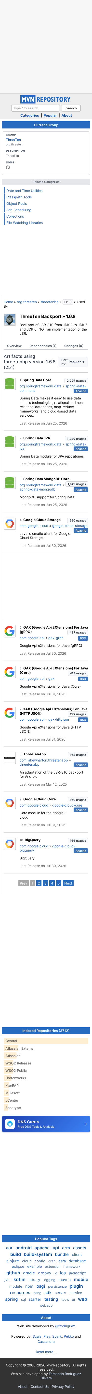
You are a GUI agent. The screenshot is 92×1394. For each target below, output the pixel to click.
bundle (62, 1254)
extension (53, 1266)
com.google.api (32, 638)
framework (71, 1266)
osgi (41, 1286)
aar (9, 1247)
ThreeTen (13, 140)
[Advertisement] (46, 46)
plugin (76, 1286)
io (56, 1273)
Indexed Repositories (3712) (46, 1031)
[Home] (46, 102)
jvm (8, 1279)
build (16, 1254)
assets (79, 1247)
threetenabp (29, 764)
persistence (58, 1286)
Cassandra (46, 1341)
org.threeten (27, 302)
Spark (57, 1336)
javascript (77, 1273)
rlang (37, 1293)
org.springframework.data (41, 386)
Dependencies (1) (42, 346)
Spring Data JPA (36, 438)
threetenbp (50, 302)
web (82, 1299)
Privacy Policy (63, 1386)
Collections (15, 216)
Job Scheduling (18, 210)
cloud (27, 1261)
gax (51, 678)
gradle (29, 1272)
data (62, 1261)
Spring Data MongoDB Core (46, 479)
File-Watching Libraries (24, 223)
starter (35, 1299)
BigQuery (32, 840)
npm (30, 1286)
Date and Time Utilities (24, 191)
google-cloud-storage (69, 525)
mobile (81, 1279)
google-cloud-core (67, 805)
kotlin (19, 1279)
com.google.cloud (34, 525)
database (77, 1260)
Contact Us (40, 1386)
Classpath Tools (19, 197)
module (16, 1286)
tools (65, 1299)
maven (65, 1279)
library (34, 1279)
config (40, 1261)
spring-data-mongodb (37, 489)
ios (63, 1272)
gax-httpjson (58, 719)
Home (8, 302)
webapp (46, 1305)
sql (24, 1299)
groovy (45, 1272)
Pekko (69, 1336)
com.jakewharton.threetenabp (44, 760)
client (77, 1254)
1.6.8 (71, 316)
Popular (50, 115)
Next (68, 883)
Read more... (46, 1352)
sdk (48, 1292)
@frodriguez (65, 1326)
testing (51, 1299)
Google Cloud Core (39, 799)
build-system (38, 1254)
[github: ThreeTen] (8, 167)
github (13, 1272)
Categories (29, 115)
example (35, 1266)
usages (76, 380)
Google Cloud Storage (42, 520)
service (75, 1292)
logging (49, 1280)
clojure (13, 1260)
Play (46, 1336)
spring (12, 1299)
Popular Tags (46, 1239)
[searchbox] (35, 108)
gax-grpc (56, 638)
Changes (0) (73, 346)
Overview (14, 346)
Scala (37, 1336)
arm (66, 1247)
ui (74, 1299)
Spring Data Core (37, 380)
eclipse (18, 1266)
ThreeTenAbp (34, 754)
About (67, 115)
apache (43, 1247)
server (61, 1292)
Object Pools (16, 203)
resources (20, 1292)
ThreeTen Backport (40, 316)
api (56, 1247)
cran (52, 1261)
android (24, 1247)
